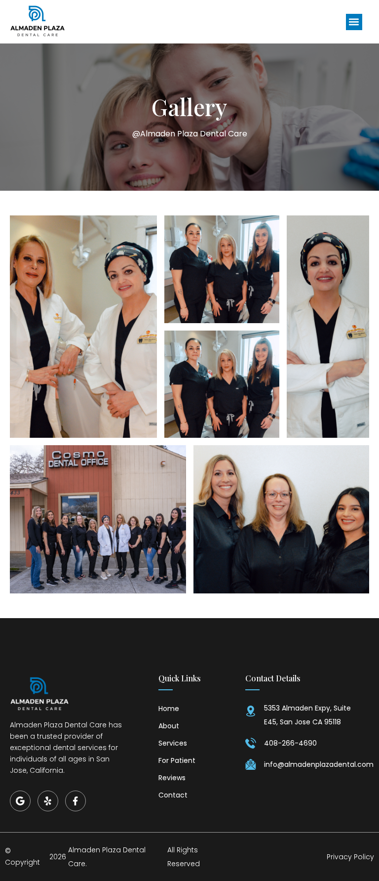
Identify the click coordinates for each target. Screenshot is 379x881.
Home (168, 708)
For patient (176, 760)
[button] (354, 22)
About (168, 726)
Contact (173, 795)
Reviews (172, 778)
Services (172, 743)
